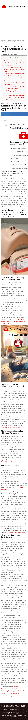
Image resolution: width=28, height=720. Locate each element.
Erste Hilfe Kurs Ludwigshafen (10, 428)
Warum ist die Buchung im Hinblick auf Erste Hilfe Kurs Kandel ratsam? (14, 69)
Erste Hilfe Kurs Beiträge (9, 40)
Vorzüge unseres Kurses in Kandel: (15, 95)
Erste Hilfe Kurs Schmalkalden (10, 462)
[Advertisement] (14, 24)
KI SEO (13, 712)
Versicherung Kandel (13, 693)
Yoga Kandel (16, 687)
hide (17, 57)
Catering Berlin (19, 712)
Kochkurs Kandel (19, 689)
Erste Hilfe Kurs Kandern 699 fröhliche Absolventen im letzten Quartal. (13, 321)
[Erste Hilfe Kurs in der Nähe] (14, 7)
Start (2, 40)
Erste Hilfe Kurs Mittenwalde (16, 532)
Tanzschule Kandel (7, 689)
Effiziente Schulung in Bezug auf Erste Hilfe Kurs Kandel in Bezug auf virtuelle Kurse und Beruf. (13, 63)
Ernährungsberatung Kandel (10, 691)
